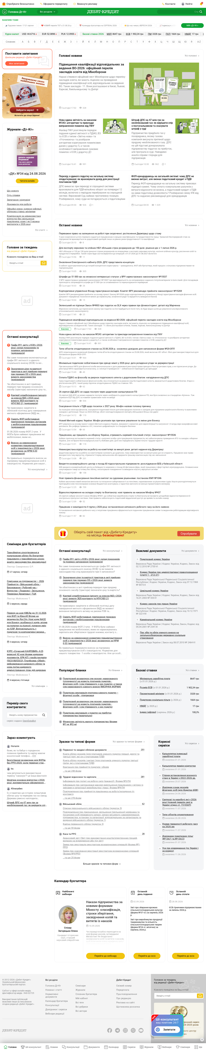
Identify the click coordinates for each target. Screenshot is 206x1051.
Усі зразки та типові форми (128, 741)
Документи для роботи (19, 204)
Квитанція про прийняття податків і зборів (86, 767)
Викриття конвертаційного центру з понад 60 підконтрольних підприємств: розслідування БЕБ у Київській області (120, 463)
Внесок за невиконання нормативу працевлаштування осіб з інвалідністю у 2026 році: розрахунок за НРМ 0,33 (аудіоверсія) (92, 641)
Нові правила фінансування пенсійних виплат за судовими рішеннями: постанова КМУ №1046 (110, 478)
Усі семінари (39, 686)
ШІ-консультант (33, 1047)
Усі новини (191, 225)
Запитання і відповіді (18, 199)
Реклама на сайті (125, 1002)
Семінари (81, 985)
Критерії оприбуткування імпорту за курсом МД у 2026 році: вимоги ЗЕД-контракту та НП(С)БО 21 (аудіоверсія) (92, 598)
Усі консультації (111, 550)
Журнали (80, 990)
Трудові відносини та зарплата (79, 777)
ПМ (150, 34)
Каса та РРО (69, 834)
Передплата (122, 990)
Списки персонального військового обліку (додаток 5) (92, 808)
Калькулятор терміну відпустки (179, 766)
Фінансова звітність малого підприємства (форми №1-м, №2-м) (90, 723)
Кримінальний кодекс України (156, 619)
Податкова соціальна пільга (155, 699)
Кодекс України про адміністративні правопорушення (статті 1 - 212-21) (169, 573)
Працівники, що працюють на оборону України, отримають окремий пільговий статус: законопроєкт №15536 (117, 435)
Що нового (13, 190)
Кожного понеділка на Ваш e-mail (25, 256)
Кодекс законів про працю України (158, 603)
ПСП (168, 34)
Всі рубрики (82, 1006)
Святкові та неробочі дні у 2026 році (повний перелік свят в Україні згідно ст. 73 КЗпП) (179, 802)
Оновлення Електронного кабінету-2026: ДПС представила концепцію (96, 262)
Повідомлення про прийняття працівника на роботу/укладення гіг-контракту (99, 793)
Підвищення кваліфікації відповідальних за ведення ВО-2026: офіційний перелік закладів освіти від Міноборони (91, 68)
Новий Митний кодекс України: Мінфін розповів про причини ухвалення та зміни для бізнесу (109, 420)
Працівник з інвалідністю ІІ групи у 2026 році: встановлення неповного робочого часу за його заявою (114, 507)
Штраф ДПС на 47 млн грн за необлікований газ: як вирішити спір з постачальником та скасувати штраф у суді (152, 124)
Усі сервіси (191, 743)
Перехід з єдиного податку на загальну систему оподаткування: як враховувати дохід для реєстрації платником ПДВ (89, 179)
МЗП (109, 34)
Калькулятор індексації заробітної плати (174, 755)
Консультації (52, 1005)
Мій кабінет (82, 998)
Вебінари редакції (54, 1013)
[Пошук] (44, 715)
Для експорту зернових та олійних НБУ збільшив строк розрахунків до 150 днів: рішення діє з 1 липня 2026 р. (118, 248)
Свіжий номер (124, 985)
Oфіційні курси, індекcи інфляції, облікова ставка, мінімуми (24, 210)
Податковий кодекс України (155, 559)
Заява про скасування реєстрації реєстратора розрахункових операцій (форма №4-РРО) (101, 852)
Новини (54, 1047)
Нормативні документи (51, 995)
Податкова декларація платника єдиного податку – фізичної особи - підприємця (90, 694)
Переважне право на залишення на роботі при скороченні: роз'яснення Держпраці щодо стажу (110, 233)
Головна (12, 1047)
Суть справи (13, 195)
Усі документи (189, 550)
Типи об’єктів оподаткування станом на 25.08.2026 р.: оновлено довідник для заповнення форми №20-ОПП (117, 348)
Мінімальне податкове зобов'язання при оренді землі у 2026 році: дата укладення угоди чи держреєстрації (116, 363)
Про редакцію (123, 998)
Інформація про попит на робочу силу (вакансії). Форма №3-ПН (97, 781)
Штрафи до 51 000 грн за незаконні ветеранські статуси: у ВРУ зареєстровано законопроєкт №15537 (113, 276)
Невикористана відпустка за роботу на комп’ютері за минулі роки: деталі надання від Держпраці (111, 449)
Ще (200, 1047)
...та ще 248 (72, 771)
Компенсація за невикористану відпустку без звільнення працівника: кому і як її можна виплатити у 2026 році (24, 220)
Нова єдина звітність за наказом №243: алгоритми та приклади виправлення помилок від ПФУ (77, 123)
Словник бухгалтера (86, 994)
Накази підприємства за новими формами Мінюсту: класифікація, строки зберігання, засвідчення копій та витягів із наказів (104, 911)
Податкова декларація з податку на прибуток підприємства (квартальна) (87, 714)
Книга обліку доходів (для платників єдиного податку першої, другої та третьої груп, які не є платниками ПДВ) (101, 755)
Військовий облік (72, 804)
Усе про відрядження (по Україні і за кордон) (180, 849)
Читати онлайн (27, 181)
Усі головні (191, 55)
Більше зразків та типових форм (101, 863)
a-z (199, 41)
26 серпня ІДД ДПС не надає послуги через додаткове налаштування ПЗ (98, 391)
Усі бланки (114, 670)
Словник (10, 41)
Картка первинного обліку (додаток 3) (83, 824)
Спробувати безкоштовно (20, 4)
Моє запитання (16, 63)
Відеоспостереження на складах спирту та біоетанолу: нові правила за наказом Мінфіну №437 (110, 492)
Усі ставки (191, 670)
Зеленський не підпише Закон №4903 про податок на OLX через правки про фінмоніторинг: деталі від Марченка (119, 305)
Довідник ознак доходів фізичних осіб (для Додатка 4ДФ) (180, 788)
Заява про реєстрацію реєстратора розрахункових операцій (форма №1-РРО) (101, 846)
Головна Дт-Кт (17, 11)
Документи (94, 1047)
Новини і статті (53, 990)
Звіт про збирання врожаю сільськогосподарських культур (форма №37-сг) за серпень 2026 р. (146, 911)
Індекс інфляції (148, 712)
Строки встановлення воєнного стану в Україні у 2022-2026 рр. (179, 776)
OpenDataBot (29, 721)
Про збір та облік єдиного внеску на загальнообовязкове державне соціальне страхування (162, 635)
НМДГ (188, 34)
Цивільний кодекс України (154, 590)
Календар (114, 1047)
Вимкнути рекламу (87, 4)
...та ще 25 (71, 857)
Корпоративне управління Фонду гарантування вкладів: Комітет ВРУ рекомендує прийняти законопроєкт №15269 (120, 291)
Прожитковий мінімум (152, 693)
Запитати (169, 1029)
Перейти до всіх (146, 956)
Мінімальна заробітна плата (155, 678)
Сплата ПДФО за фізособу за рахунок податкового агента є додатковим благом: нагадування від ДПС (114, 377)
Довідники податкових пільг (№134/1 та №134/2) (177, 837)
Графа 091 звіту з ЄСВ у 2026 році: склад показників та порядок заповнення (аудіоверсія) (91, 560)
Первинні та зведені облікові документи (85, 750)
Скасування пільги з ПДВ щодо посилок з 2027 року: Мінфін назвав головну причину (105, 406)
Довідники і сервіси (56, 1009)
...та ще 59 (71, 828)
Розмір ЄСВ (146, 687)
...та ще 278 (72, 798)
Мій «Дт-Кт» (192, 25)
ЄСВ (128, 34)
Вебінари (166, 1047)
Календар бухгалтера (56, 1001)
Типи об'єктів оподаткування (177, 814)
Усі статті (40, 230)
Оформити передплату (55, 4)
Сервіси (131, 1047)
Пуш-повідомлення (126, 994)
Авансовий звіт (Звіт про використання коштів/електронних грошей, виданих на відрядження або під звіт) (100, 839)
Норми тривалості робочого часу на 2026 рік (180, 825)
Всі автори (81, 1011)
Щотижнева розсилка (128, 1006)
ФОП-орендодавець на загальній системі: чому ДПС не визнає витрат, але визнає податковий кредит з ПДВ (162, 178)
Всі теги (80, 1002)
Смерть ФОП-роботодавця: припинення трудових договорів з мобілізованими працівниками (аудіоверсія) (89, 620)
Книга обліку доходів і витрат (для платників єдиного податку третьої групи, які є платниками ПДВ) (100, 762)
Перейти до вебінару (105, 956)
